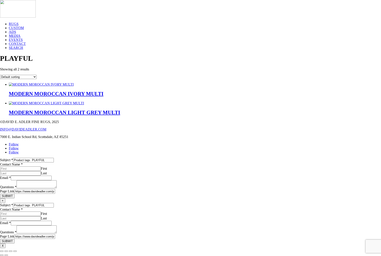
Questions (8, 187)
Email (5, 178)
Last (44, 173)
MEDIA (15, 36)
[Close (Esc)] (15, 251)
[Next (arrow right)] (6, 255)
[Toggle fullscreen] (6, 251)
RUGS (14, 24)
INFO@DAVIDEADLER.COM (23, 129)
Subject (6, 160)
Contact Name (11, 164)
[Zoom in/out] (2, 251)
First (44, 168)
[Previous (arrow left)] (2, 255)
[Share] (10, 251)
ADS (12, 32)
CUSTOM (16, 28)
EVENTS (16, 40)
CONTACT (17, 44)
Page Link (7, 191)
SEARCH (16, 48)
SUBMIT (7, 196)
